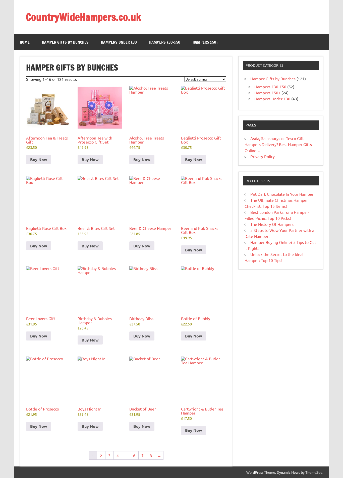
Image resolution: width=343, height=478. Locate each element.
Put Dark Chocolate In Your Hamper (282, 193)
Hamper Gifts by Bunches (65, 42)
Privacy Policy (262, 156)
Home (25, 42)
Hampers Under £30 (119, 42)
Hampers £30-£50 (164, 42)
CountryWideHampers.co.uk (83, 17)
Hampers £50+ (205, 42)
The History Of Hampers (272, 224)
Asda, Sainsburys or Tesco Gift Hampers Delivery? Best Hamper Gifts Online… (278, 144)
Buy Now (38, 159)
